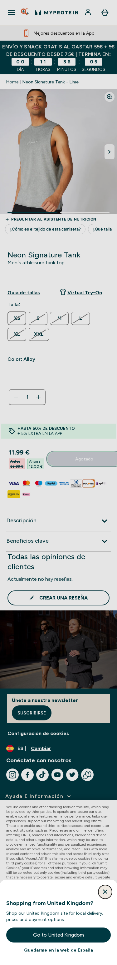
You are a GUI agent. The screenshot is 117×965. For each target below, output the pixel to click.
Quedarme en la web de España (58, 950)
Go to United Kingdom (58, 935)
